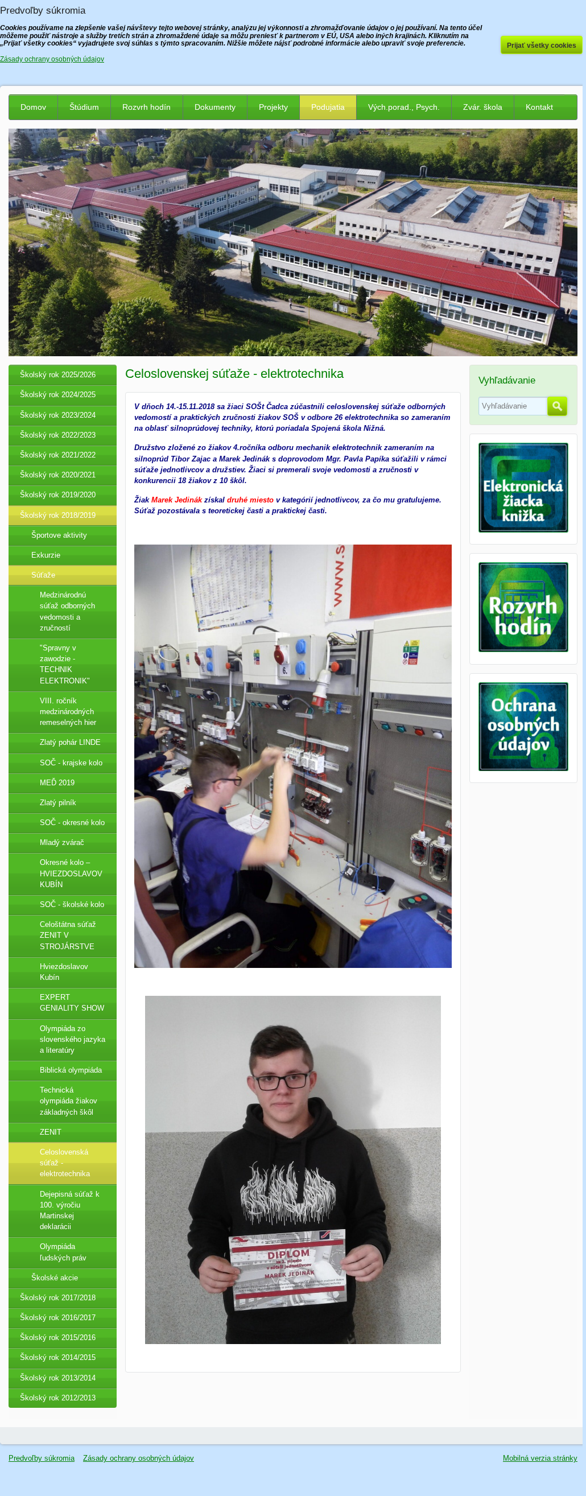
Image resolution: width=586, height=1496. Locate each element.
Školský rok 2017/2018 (58, 1297)
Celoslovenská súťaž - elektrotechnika (65, 1163)
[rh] (523, 649)
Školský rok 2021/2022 (58, 455)
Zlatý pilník (58, 802)
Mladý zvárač (62, 842)
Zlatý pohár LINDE (70, 742)
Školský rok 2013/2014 (58, 1378)
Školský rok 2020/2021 (58, 475)
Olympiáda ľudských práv (63, 1252)
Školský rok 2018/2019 (58, 515)
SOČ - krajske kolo (71, 763)
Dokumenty (215, 107)
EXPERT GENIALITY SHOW (72, 1002)
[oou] (523, 768)
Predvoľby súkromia (42, 1458)
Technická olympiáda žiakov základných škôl (68, 1101)
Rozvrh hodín (146, 107)
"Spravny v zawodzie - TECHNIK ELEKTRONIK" (65, 664)
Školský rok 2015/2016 (58, 1337)
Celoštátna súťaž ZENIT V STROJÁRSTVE (68, 935)
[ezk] (523, 530)
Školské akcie (54, 1278)
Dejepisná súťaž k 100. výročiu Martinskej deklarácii (70, 1210)
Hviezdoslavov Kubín (64, 972)
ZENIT (50, 1132)
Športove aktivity (59, 535)
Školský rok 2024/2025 (58, 394)
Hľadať (557, 406)
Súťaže (43, 575)
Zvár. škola (482, 107)
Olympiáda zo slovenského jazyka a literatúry (72, 1039)
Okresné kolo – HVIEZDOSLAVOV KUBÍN (71, 873)
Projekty (273, 107)
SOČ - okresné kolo (72, 822)
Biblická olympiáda (71, 1070)
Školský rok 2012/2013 (58, 1398)
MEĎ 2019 (57, 782)
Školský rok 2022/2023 (58, 435)
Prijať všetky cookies (541, 46)
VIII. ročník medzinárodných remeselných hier (68, 712)
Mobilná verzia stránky (540, 1458)
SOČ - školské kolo (72, 904)
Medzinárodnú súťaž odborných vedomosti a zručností (67, 611)
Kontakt (539, 107)
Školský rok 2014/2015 (58, 1357)
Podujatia (328, 107)
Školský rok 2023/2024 (58, 415)
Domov (33, 107)
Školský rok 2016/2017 (58, 1317)
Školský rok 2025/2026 (58, 374)
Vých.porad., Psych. (404, 107)
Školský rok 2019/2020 (58, 495)
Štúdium (84, 107)
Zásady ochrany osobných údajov (138, 1458)
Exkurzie (45, 555)
